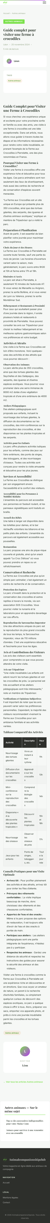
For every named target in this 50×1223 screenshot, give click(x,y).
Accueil (6, 13)
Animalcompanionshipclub (27, 1159)
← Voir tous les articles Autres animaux (23, 1082)
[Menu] (44, 2)
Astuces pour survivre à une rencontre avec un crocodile (24, 1131)
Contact (6, 1202)
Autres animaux (18, 13)
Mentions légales (10, 1197)
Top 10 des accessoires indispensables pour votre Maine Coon (24, 1122)
